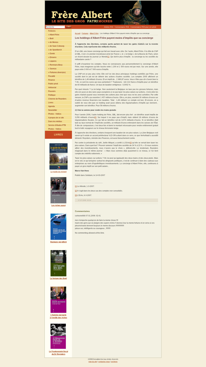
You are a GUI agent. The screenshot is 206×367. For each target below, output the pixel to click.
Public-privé (51, 84)
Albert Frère (94, 33)
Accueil (77, 33)
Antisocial (50, 87)
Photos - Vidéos (53, 114)
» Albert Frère (52, 35)
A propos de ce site (54, 118)
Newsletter (51, 110)
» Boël (49, 38)
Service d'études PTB (55, 125)
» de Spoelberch (53, 50)
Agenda (50, 106)
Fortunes (50, 31)
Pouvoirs (50, 91)
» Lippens (50, 61)
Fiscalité (50, 76)
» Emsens (50, 57)
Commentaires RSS (122, 27)
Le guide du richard (59, 172)
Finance (50, 80)
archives (114, 361)
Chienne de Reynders (55, 99)
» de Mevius (51, 42)
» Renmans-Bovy (53, 65)
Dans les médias (53, 121)
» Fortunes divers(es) (55, 72)
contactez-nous (104, 361)
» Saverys (50, 69)
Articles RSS (108, 27)
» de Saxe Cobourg (54, 46)
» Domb (50, 53)
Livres (49, 103)
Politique (50, 95)
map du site (93, 361)
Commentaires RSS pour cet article (143, 27)
